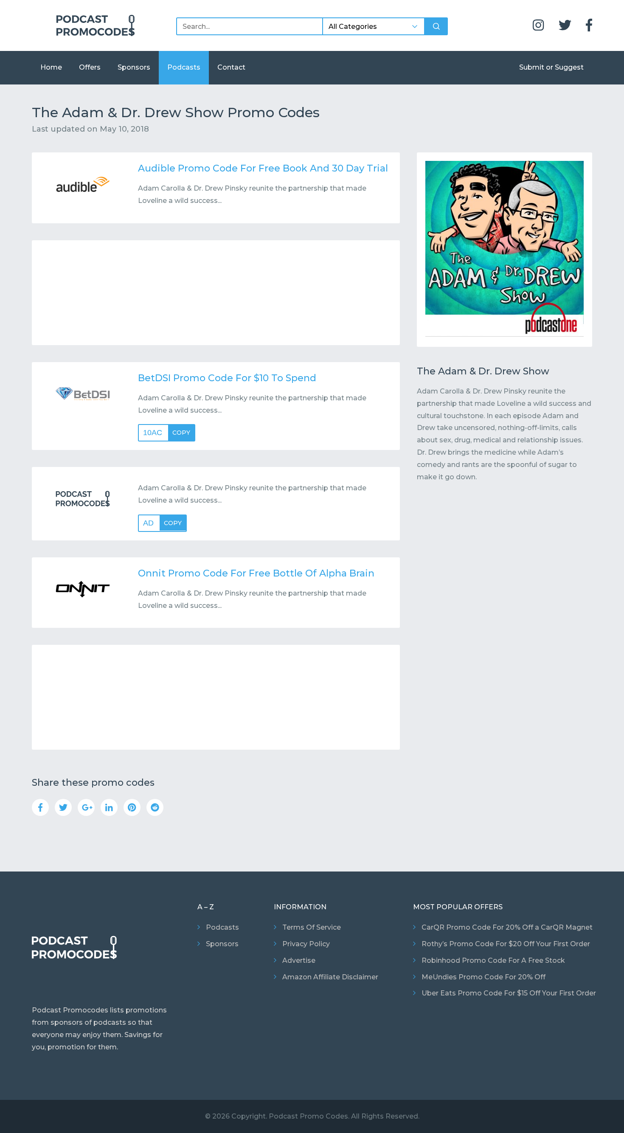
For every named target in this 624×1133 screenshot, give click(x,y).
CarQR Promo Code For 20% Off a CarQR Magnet (507, 927)
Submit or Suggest (551, 67)
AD (162, 523)
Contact (231, 67)
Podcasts (183, 67)
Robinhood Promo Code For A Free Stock (493, 960)
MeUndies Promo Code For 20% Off (483, 977)
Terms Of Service (311, 927)
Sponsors (134, 67)
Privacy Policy (306, 944)
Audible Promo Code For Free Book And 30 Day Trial (263, 168)
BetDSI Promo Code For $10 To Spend (227, 378)
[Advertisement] (215, 293)
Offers (90, 67)
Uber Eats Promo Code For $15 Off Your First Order (509, 993)
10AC (166, 432)
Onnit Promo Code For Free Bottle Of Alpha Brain (256, 573)
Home (51, 67)
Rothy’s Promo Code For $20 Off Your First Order (506, 944)
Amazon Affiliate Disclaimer (330, 977)
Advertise (298, 960)
